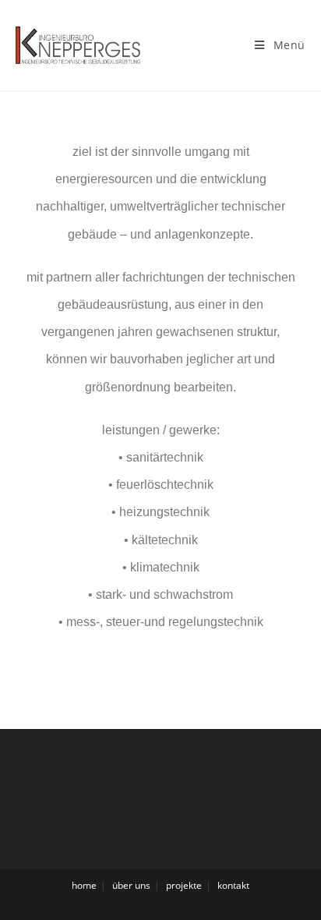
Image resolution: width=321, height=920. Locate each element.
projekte (184, 885)
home (84, 885)
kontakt (233, 885)
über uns (131, 885)
